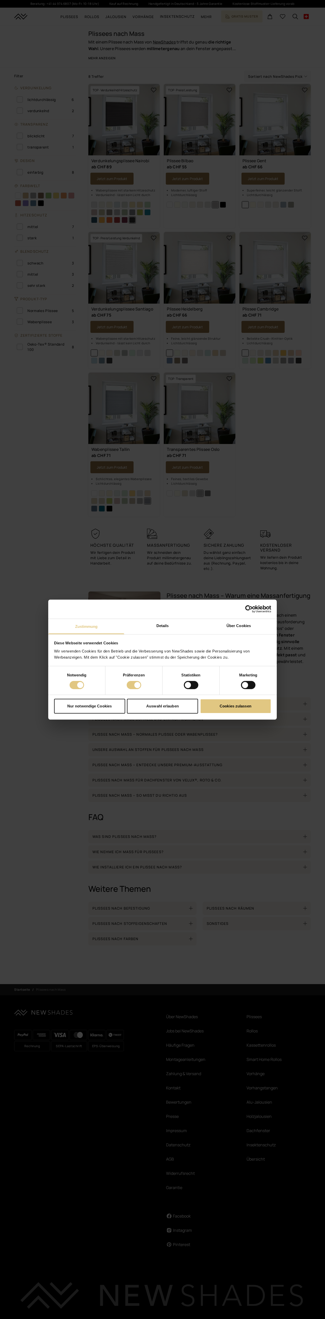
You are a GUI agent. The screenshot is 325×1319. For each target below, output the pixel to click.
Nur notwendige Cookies (89, 706)
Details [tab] (162, 625)
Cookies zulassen (235, 706)
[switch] (134, 685)
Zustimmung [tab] (86, 626)
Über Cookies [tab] (238, 625)
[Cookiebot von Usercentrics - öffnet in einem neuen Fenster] (249, 609)
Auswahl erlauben (162, 706)
